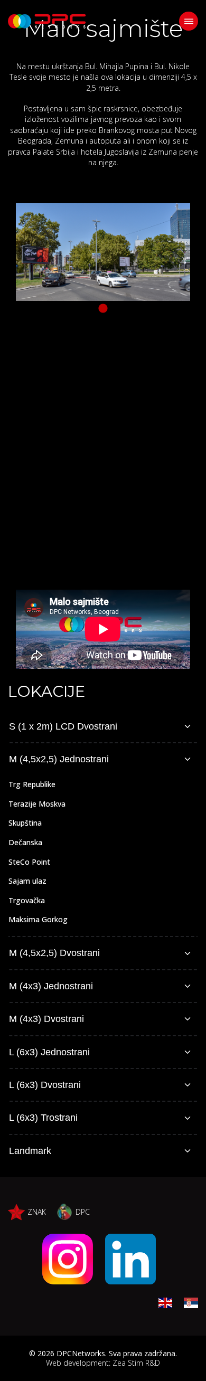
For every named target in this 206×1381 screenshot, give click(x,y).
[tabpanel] (103, 252)
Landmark (30, 1151)
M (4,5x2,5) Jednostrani (59, 759)
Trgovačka (26, 900)
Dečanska (25, 842)
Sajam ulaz (27, 881)
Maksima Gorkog (38, 919)
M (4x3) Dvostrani (46, 1019)
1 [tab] (103, 309)
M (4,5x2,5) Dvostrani (54, 953)
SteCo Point (29, 862)
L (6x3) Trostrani (43, 1117)
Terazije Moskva (36, 804)
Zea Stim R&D (136, 1363)
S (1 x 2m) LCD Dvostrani (63, 726)
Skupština (25, 823)
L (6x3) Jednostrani (49, 1052)
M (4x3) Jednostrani (51, 986)
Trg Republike (31, 784)
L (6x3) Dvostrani (45, 1085)
